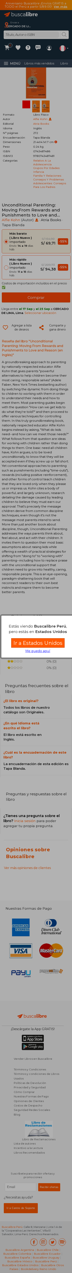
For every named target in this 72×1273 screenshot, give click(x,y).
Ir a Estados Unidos (37, 643)
